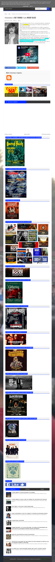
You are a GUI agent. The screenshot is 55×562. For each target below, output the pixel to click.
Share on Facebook (11, 67)
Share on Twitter (22, 67)
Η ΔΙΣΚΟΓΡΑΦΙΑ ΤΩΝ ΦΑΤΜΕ (18, 520)
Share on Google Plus (34, 67)
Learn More (25, 6)
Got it (31, 6)
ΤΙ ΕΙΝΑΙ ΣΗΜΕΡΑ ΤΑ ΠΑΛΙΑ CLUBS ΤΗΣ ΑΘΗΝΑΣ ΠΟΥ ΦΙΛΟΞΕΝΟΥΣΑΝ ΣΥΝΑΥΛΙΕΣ (29, 499)
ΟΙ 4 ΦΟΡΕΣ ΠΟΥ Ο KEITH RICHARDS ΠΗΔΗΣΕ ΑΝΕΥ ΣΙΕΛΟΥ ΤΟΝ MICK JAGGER (29, 548)
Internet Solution (44, 559)
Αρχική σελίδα (27, 134)
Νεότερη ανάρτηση (8, 134)
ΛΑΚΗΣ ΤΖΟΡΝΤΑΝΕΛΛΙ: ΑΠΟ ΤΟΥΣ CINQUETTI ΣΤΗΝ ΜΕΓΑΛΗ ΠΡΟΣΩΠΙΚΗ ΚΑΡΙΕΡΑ (30, 513)
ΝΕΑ (20, 20)
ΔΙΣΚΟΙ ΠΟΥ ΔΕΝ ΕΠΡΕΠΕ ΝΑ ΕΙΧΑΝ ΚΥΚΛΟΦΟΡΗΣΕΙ (23, 534)
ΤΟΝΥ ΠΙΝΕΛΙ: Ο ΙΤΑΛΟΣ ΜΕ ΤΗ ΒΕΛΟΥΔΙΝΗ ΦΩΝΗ (22, 506)
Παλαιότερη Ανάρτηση (46, 134)
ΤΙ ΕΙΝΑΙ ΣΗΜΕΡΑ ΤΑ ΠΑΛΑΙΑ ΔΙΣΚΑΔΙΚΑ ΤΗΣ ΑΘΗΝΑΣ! (23, 492)
